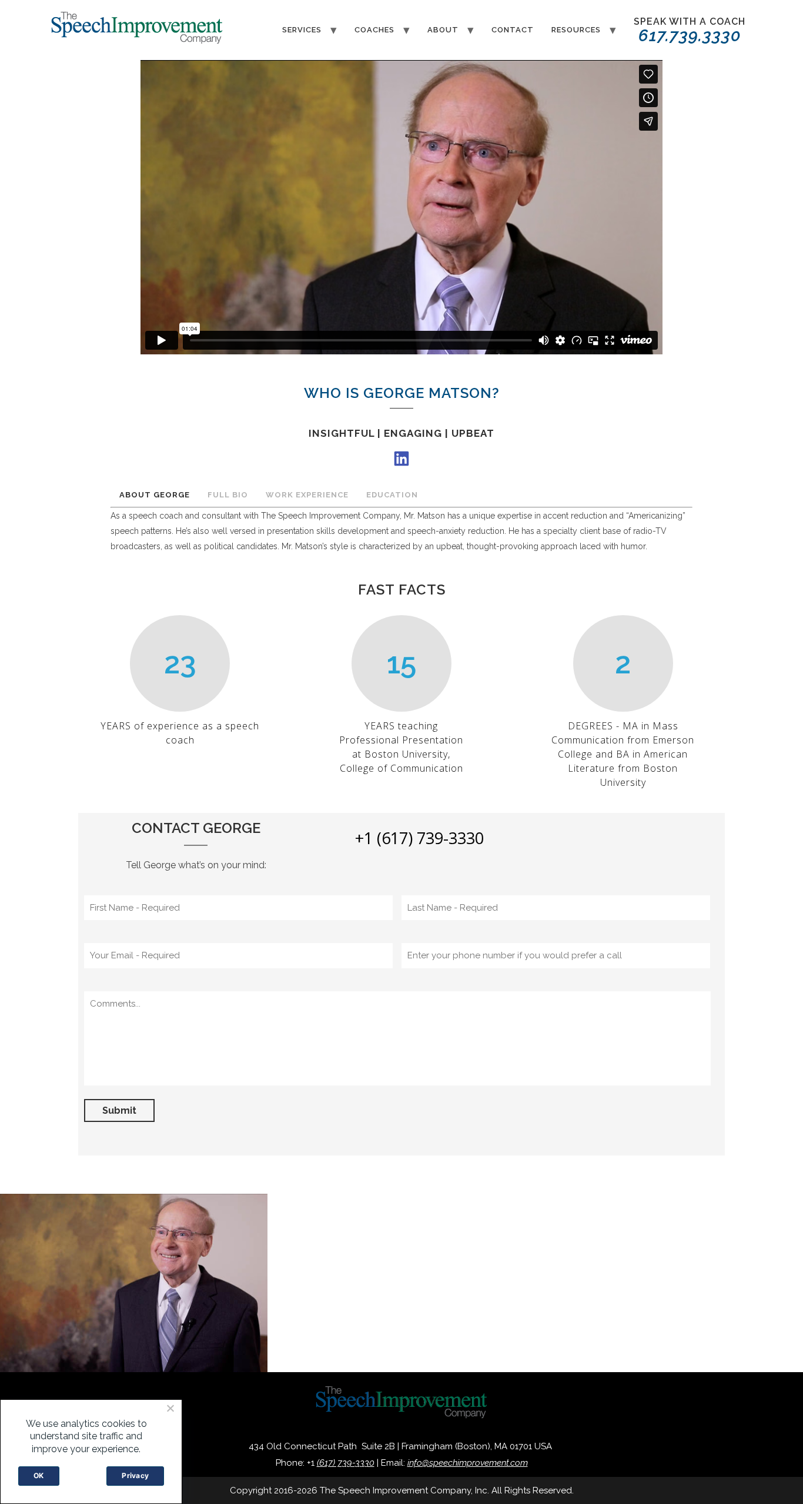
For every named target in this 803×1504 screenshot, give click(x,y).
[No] (170, 1408)
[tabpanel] (401, 534)
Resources (576, 29)
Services (302, 29)
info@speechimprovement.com (467, 1462)
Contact (512, 29)
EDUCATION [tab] (392, 494)
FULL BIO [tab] (228, 494)
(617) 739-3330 (345, 1462)
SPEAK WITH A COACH (689, 30)
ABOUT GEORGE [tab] (154, 494)
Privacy (135, 1475)
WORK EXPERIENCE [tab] (307, 494)
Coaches (374, 29)
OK (39, 1475)
